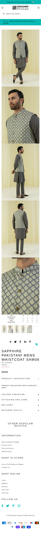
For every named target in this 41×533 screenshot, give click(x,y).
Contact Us (6, 467)
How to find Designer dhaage (12, 464)
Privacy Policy (7, 445)
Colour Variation (13, 394)
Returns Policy (12, 410)
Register (5, 483)
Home (5, 21)
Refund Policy (7, 451)
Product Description (16, 378)
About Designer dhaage (10, 442)
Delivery (7, 405)
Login (4, 480)
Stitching (5, 493)
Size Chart (5, 490)
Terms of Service (8, 448)
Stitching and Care (15, 400)
